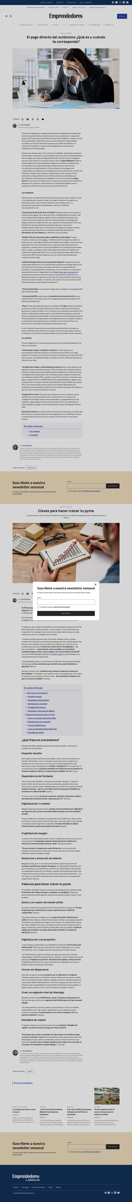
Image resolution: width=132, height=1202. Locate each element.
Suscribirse (66, 613)
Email (39, 597)
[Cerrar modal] (95, 584)
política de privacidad (62, 607)
